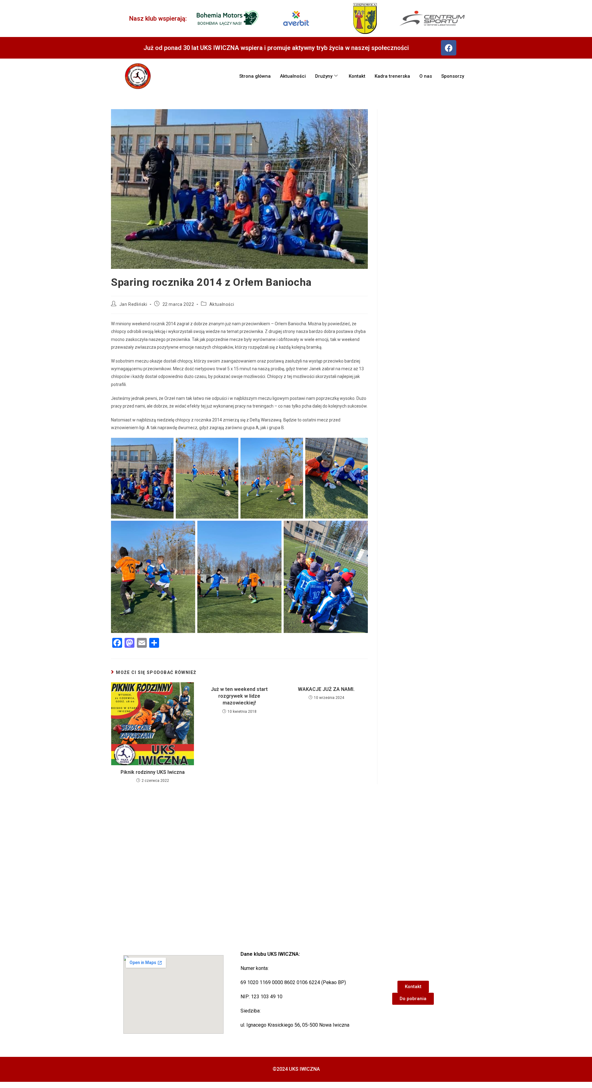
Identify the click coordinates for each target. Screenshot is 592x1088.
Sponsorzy (452, 76)
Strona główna (255, 76)
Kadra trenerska (392, 76)
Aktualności (293, 76)
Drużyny (323, 76)
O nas (425, 76)
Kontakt (357, 76)
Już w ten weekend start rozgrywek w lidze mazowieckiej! (239, 696)
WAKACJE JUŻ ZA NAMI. (326, 689)
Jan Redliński (133, 304)
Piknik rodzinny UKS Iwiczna (153, 772)
